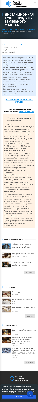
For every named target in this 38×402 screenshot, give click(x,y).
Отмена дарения (18, 292)
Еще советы (30, 316)
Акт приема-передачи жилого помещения (22, 300)
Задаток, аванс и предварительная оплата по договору (24, 308)
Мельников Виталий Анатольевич (18, 45)
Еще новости (29, 272)
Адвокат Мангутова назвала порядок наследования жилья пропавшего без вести (22, 264)
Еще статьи (29, 362)
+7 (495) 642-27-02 (26, 111)
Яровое (10, 50)
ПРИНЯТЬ (19, 397)
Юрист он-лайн (13, 29)
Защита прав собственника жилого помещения (24, 331)
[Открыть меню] (35, 3)
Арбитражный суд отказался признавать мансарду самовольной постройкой (21, 246)
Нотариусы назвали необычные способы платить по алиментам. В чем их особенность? (23, 255)
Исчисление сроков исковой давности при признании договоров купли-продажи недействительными (22, 340)
